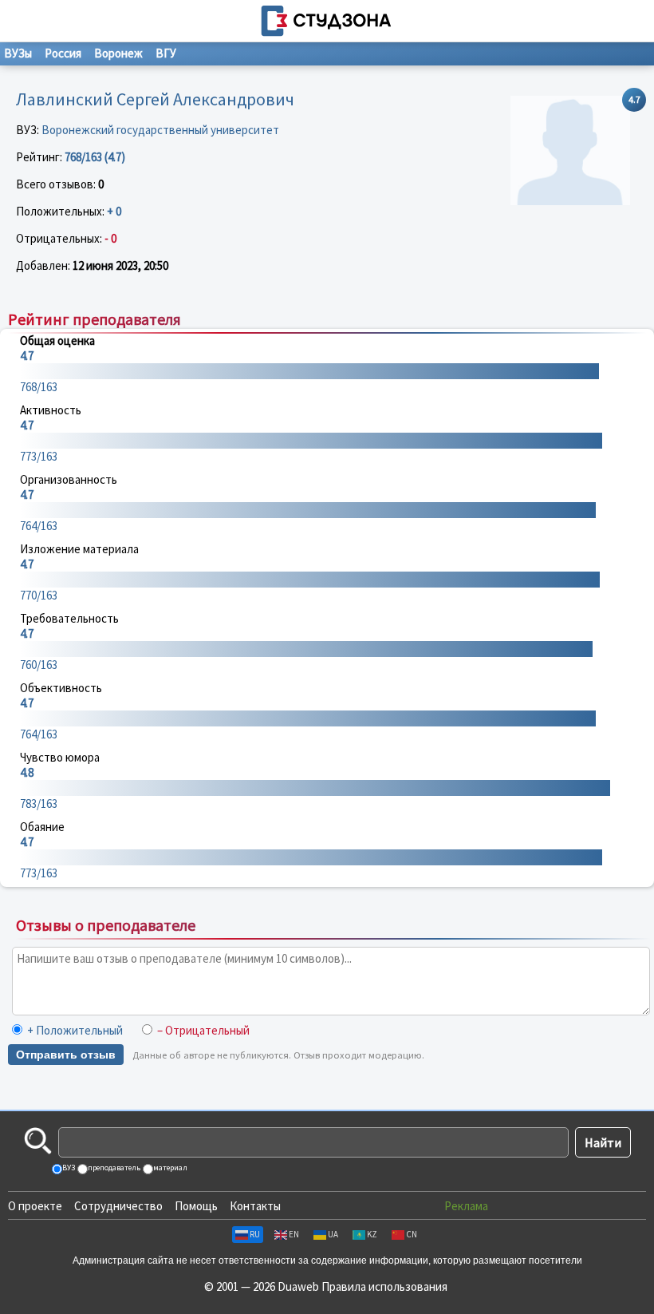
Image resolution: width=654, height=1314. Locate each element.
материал (169, 1167)
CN (411, 1234)
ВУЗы (18, 53)
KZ (372, 1234)
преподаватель (113, 1167)
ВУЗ (68, 1167)
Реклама (466, 1205)
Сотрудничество (118, 1205)
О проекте (35, 1205)
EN (294, 1234)
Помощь (196, 1205)
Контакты (255, 1205)
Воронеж (118, 53)
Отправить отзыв (66, 1054)
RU (255, 1234)
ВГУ (166, 53)
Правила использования (384, 1286)
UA (333, 1234)
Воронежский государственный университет (160, 129)
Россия (63, 53)
